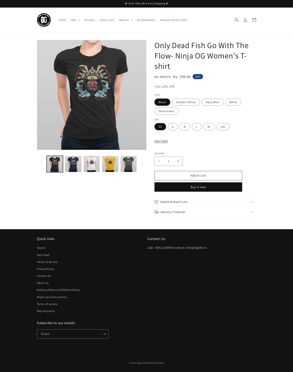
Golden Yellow (186, 102)
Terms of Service (47, 262)
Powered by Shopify (154, 363)
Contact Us (44, 276)
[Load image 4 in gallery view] (110, 164)
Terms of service (47, 304)
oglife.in (140, 363)
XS (160, 126)
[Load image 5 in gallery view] (128, 164)
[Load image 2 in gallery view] (73, 164)
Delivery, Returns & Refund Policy (58, 290)
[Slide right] (142, 164)
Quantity (159, 153)
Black (162, 102)
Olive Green (166, 111)
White (233, 102)
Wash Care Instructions (52, 297)
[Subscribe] (104, 334)
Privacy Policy (45, 269)
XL (209, 126)
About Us (43, 283)
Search (41, 248)
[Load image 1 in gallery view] (55, 164)
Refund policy (46, 311)
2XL (223, 126)
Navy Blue (212, 102)
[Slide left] (41, 164)
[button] (75, 20)
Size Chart (161, 141)
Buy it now (198, 187)
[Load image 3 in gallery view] (92, 164)
